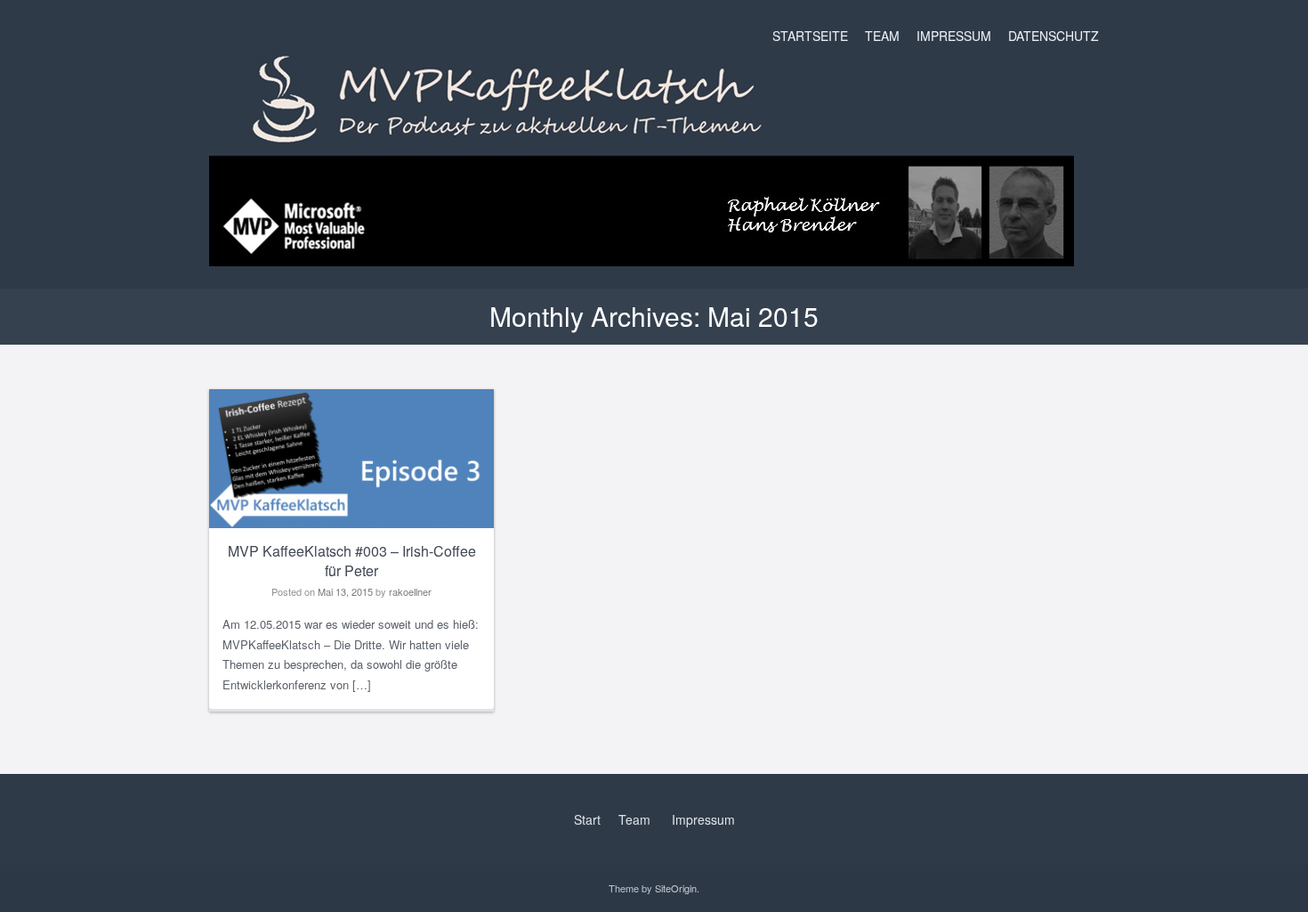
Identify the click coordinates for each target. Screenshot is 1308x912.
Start (587, 819)
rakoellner (410, 591)
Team (882, 36)
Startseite (810, 36)
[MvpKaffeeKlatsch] (641, 252)
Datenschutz (1053, 36)
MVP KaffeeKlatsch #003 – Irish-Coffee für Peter (352, 561)
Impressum (953, 36)
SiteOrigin (676, 888)
